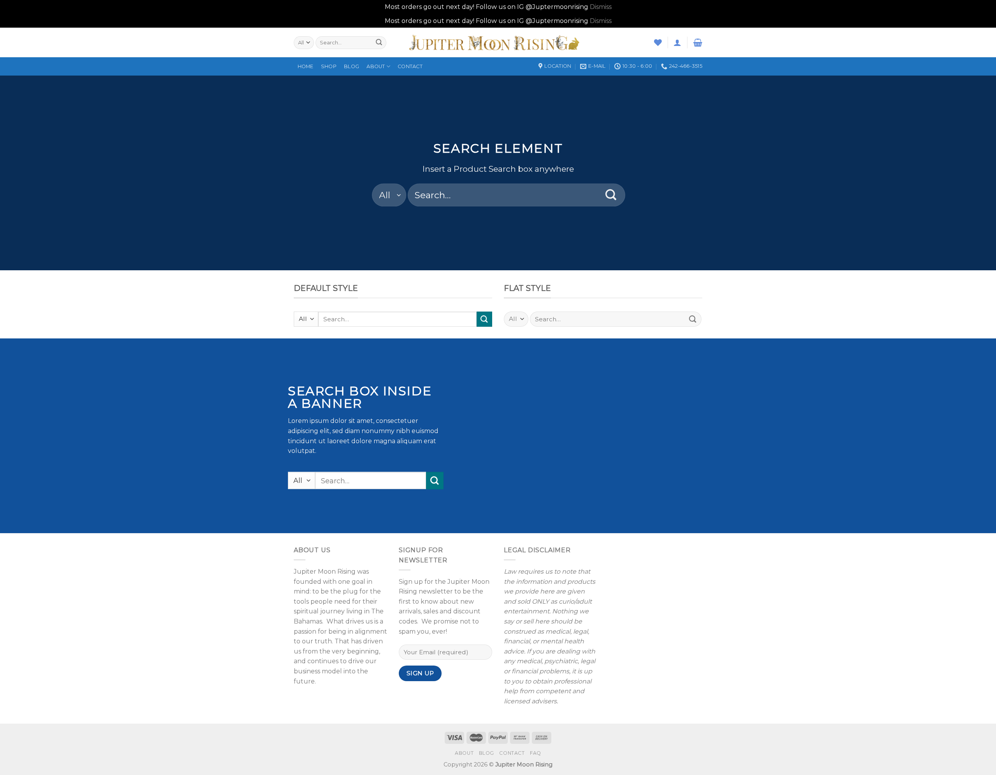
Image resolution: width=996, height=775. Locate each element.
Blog (351, 66)
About (375, 66)
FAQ (535, 753)
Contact (410, 66)
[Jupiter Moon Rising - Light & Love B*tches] (498, 42)
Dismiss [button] (601, 7)
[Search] (379, 42)
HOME (306, 66)
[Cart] (697, 42)
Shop (329, 66)
